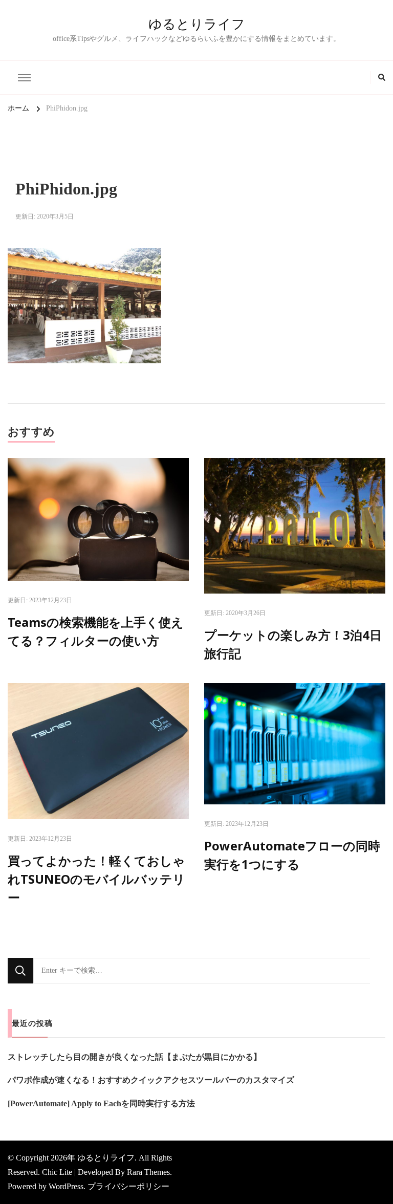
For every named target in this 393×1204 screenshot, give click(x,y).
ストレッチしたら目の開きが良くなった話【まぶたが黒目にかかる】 (134, 1057)
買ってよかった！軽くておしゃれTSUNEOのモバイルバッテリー (96, 879)
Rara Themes (148, 1172)
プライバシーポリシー (128, 1186)
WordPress (66, 1186)
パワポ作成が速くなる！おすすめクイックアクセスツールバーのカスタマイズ (151, 1080)
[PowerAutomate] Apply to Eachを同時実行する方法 (101, 1103)
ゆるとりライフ (196, 23)
